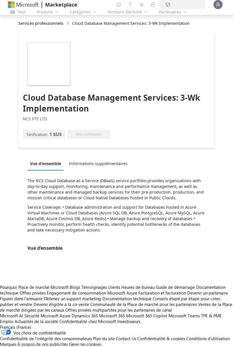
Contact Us (126, 338)
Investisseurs (128, 321)
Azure (65, 315)
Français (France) (15, 327)
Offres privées (33, 293)
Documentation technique (127, 298)
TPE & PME (211, 315)
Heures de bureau (138, 287)
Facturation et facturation (162, 293)
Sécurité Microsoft (41, 315)
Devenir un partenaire (207, 293)
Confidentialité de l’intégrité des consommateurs (46, 338)
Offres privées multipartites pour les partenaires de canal (118, 310)
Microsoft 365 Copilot (146, 315)
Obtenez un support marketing (72, 298)
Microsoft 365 (112, 315)
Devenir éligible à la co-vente (61, 304)
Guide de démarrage (175, 287)
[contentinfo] (68, 23)
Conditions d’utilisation (208, 338)
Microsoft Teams (184, 315)
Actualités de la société (36, 321)
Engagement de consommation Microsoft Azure (92, 293)
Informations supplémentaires (98, 163)
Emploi (6, 321)
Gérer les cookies (85, 344)
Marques (8, 344)
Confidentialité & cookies (161, 338)
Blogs (75, 287)
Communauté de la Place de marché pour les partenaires (143, 304)
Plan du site (104, 338)
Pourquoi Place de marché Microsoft (34, 287)
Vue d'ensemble (45, 163)
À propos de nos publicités (42, 344)
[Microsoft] (23, 4)
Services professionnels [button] (40, 23)
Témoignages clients (100, 287)
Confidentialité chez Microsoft (87, 321)
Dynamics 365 (85, 315)
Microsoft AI (11, 315)
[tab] (46, 163)
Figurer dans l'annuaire (21, 298)
